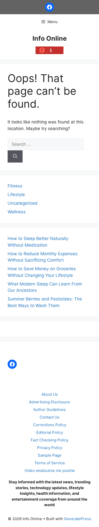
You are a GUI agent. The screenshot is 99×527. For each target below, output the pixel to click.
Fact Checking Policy (49, 440)
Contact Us (49, 417)
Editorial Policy (49, 432)
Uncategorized (23, 203)
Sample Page (49, 455)
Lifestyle (16, 194)
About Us (49, 394)
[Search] (15, 156)
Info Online (49, 38)
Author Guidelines (49, 409)
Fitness (15, 185)
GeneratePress (77, 518)
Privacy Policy (49, 447)
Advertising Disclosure (49, 402)
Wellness (17, 211)
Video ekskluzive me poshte (49, 470)
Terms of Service (49, 462)
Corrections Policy (49, 424)
